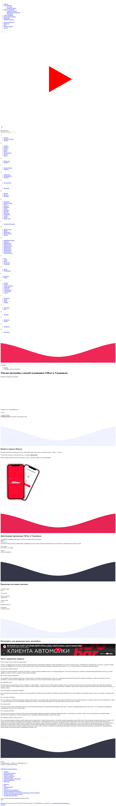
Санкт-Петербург (8, 285)
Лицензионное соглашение (11, 790)
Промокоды (10, 14)
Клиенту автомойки (9, 9)
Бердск (5, 150)
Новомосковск (8, 250)
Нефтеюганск (7, 243)
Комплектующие (11, 8)
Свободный (7, 287)
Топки (5, 301)
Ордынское (7, 262)
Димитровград (8, 176)
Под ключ (9, 6)
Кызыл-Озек (7, 218)
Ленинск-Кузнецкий (9, 224)
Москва (6, 235)
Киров (5, 208)
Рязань (5, 277)
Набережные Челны (9, 240)
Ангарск (6, 137)
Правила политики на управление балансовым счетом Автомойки (22, 792)
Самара (6, 284)
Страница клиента (12, 11)
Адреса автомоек (8, 15)
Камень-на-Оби (8, 203)
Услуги (6, 28)
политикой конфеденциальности (60, 803)
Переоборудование (9, 19)
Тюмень (6, 302)
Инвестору (7, 18)
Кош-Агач (6, 213)
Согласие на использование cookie (13, 794)
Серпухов (6, 288)
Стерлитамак (7, 291)
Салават (6, 283)
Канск (5, 204)
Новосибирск (7, 251)
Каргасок (6, 206)
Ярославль (6, 332)
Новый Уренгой (8, 253)
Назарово (6, 241)
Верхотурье (7, 161)
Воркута (6, 162)
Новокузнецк (7, 249)
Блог (5, 25)
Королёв (6, 211)
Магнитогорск (8, 229)
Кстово (6, 215)
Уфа (5, 309)
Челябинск (7, 326)
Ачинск (6, 140)
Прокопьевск (7, 271)
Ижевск (6, 193)
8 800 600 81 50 (5, 769)
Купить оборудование (10, 773)
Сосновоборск (8, 290)
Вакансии (6, 23)
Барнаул (6, 146)
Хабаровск (7, 320)
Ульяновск (6, 307)
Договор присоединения (10, 795)
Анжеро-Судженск (9, 139)
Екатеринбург (7, 182)
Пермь (5, 269)
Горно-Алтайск (8, 168)
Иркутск (6, 195)
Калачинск (7, 201)
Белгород (6, 147)
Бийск (5, 151)
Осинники (6, 264)
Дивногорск (7, 174)
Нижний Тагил (8, 246)
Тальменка (7, 298)
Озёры (5, 260)
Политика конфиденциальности (12, 791)
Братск (5, 155)
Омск (5, 261)
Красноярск (7, 214)
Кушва (5, 217)
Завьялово (6, 188)
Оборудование (8, 5)
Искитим (6, 196)
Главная (6, 4)
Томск (5, 299)
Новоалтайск (7, 247)
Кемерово (6, 207)
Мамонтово (7, 232)
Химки (6, 321)
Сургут (6, 293)
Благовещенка (7, 153)
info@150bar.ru (13, 769)
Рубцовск (6, 276)
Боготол (6, 154)
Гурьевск (6, 169)
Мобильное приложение (13, 12)
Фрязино (6, 314)
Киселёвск (6, 210)
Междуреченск (8, 233)
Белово (6, 148)
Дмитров (6, 177)
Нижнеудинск (7, 244)
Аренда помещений (9, 22)
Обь (5, 258)
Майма (5, 230)
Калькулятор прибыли (10, 16)
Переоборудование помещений (12, 778)
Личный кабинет (8, 26)
